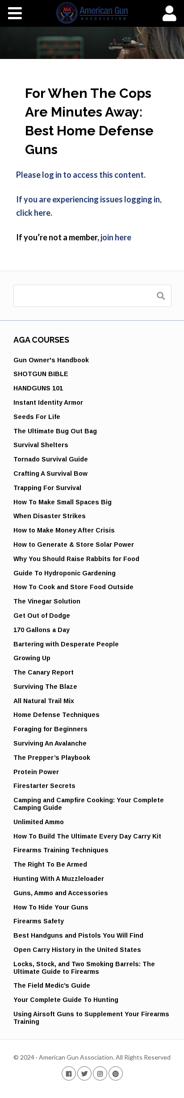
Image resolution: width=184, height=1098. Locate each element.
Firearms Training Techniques (61, 850)
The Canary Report (43, 672)
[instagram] (100, 1073)
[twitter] (84, 1073)
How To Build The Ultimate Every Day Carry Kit (87, 836)
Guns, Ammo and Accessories (60, 893)
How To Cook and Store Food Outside (73, 587)
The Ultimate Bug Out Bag (55, 431)
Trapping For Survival (47, 487)
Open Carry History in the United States (77, 949)
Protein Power (36, 771)
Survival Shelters (40, 444)
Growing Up (31, 658)
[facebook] (69, 1073)
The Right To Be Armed (50, 864)
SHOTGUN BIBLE (40, 373)
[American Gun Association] (92, 12)
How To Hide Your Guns (50, 907)
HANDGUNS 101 (38, 388)
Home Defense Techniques (56, 714)
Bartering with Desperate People (66, 644)
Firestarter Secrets (44, 785)
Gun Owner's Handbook (51, 360)
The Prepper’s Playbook (51, 757)
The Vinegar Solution (46, 601)
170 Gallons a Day (41, 629)
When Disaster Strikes (49, 516)
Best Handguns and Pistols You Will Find (78, 935)
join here (115, 237)
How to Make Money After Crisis (64, 530)
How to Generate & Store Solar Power (73, 544)
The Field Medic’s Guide (51, 985)
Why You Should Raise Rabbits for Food (76, 558)
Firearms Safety (38, 921)
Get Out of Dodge (41, 615)
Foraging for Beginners (50, 729)
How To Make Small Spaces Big (62, 502)
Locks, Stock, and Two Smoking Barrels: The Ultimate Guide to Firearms (84, 967)
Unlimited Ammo (38, 822)
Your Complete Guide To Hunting (65, 999)
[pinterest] (116, 1073)
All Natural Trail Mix (43, 700)
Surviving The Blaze (45, 686)
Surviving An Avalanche (50, 743)
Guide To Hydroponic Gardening (64, 573)
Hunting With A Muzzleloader (58, 878)
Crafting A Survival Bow (50, 473)
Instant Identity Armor (48, 402)
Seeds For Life (36, 416)
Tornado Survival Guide (50, 459)
